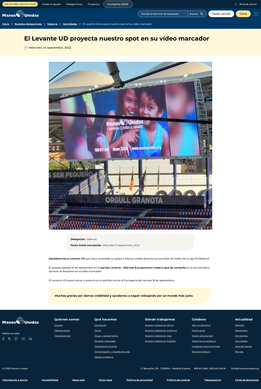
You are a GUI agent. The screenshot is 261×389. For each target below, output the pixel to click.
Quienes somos (66, 319)
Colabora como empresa (206, 346)
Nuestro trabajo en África (159, 325)
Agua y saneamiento (106, 335)
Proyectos (94, 4)
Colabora (199, 319)
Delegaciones (74, 4)
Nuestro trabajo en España (160, 341)
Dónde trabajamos (160, 319)
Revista (239, 351)
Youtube (23, 339)
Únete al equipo (51, 4)
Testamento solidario (204, 341)
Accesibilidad (50, 380)
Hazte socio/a (221, 13)
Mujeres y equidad (105, 341)
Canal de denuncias (247, 380)
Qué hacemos (105, 319)
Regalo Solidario (201, 351)
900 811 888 (11, 4)
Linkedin (30, 339)
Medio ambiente (103, 357)
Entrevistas (241, 335)
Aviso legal (105, 380)
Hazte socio (198, 330)
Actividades (70, 24)
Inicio (5, 24)
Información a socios (15, 380)
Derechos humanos (105, 346)
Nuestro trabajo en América (161, 330)
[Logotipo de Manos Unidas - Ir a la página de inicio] (20, 16)
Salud (97, 330)
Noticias (239, 325)
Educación (100, 325)
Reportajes (241, 330)
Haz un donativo (201, 325)
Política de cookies (178, 380)
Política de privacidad (139, 380)
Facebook (3, 338)
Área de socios (248, 4)
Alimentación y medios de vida (112, 351)
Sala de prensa (243, 346)
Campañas (241, 341)
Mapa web (78, 380)
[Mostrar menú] (256, 14)
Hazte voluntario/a (202, 335)
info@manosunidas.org (245, 368)
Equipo (58, 325)
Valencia (52, 24)
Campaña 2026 (117, 4)
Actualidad (244, 319)
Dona (243, 13)
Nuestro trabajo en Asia (158, 335)
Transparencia (62, 335)
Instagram (16, 339)
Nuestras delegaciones (28, 24)
